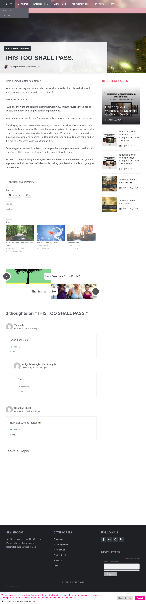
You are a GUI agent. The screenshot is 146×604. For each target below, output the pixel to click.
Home (6, 4)
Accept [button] (140, 598)
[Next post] (95, 291)
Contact (6, 15)
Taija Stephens (19, 67)
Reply (12, 352)
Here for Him (73, 243)
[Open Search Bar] (142, 4)
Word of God (60, 4)
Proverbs (99, 4)
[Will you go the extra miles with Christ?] (20, 233)
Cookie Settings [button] (124, 598)
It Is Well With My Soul (47, 243)
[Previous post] (6, 276)
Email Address (111, 561)
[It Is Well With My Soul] (51, 233)
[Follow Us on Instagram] (115, 539)
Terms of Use (12, 586)
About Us (7, 10)
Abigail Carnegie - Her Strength (39, 364)
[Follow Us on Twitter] (109, 539)
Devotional (23, 4)
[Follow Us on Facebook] (103, 539)
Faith (112, 4)
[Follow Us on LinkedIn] (121, 539)
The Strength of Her (44, 291)
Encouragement (40, 4)
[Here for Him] (81, 233)
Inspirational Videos (80, 4)
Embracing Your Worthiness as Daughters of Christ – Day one (121, 110)
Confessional (59, 555)
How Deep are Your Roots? (62, 276)
